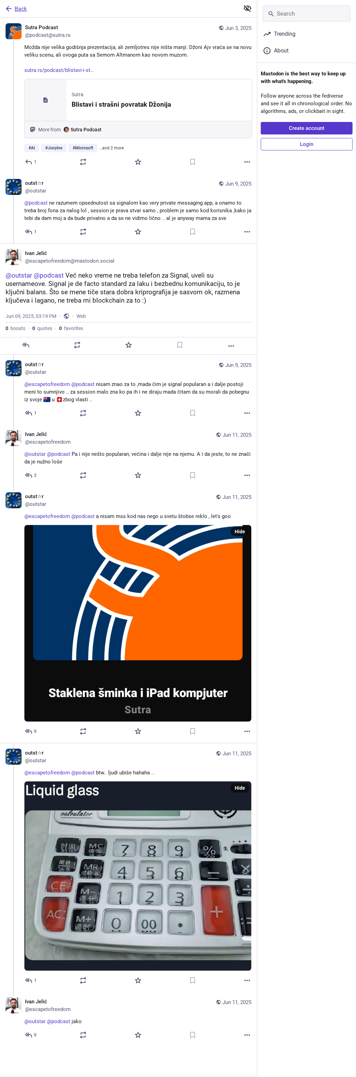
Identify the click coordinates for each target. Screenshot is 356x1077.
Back (21, 9)
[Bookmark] (192, 162)
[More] (247, 162)
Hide (240, 531)
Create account (306, 128)
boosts (15, 328)
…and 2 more (111, 148)
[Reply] (26, 345)
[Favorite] (138, 162)
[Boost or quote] (83, 162)
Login (306, 144)
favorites (71, 328)
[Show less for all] (247, 8)
